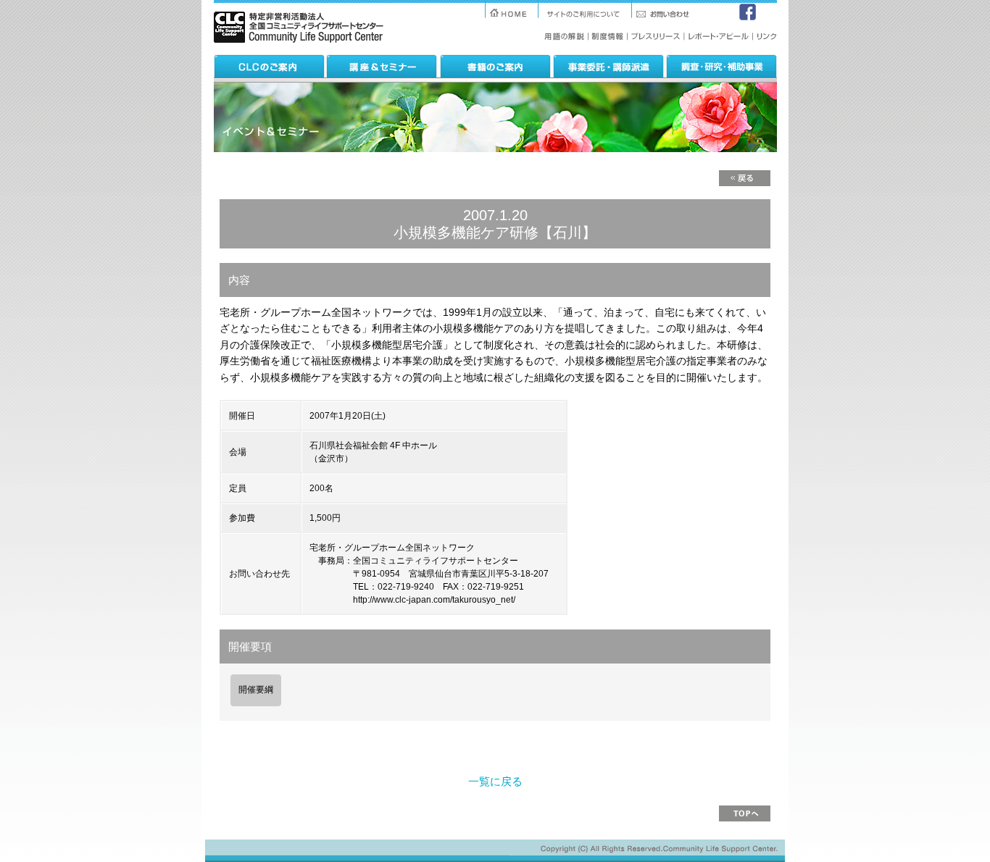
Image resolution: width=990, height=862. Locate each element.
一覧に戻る (495, 781)
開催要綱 (255, 690)
